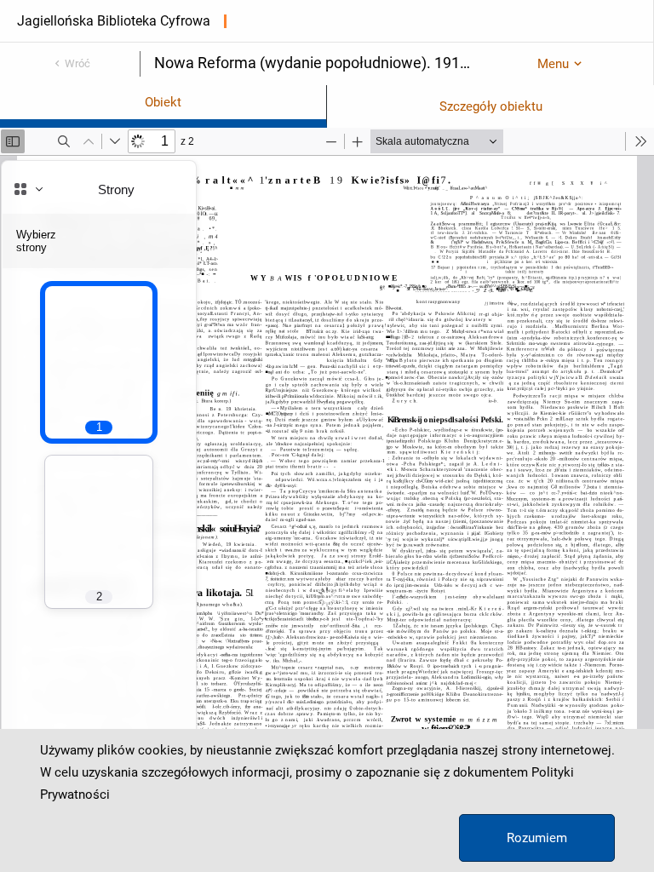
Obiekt (163, 102)
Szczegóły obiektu (490, 106)
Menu (553, 64)
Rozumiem (537, 838)
